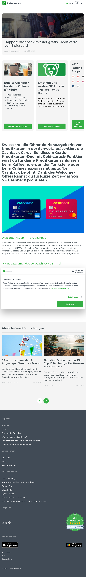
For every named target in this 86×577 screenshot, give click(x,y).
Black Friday (7, 490)
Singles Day (7, 486)
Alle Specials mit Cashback (13, 498)
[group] (22, 360)
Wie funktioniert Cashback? (14, 437)
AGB (3, 556)
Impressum (6, 552)
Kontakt (5, 426)
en (72, 3)
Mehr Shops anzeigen (78, 124)
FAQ (4, 429)
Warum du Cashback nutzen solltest (18, 482)
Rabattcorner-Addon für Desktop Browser (21, 441)
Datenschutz (7, 559)
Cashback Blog (8, 478)
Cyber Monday (8, 494)
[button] (40, 401)
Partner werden (9, 465)
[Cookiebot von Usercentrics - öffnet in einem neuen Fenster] (73, 271)
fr (70, 3)
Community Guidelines (12, 433)
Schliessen (70, 304)
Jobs (4, 462)
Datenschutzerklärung (60, 288)
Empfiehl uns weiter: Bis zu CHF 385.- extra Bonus (24, 501)
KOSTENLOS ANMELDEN (18, 126)
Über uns (6, 458)
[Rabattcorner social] (3, 522)
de (67, 3)
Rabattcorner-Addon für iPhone (16, 445)
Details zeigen (73, 297)
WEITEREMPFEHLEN (51, 126)
